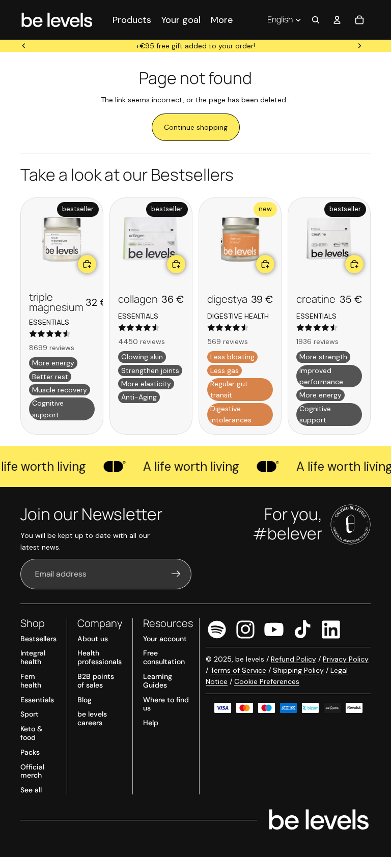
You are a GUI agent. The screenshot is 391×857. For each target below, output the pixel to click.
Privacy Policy (346, 659)
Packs (30, 752)
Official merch (32, 771)
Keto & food (31, 733)
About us (92, 638)
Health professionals (99, 657)
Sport (29, 714)
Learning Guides (157, 681)
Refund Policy (293, 659)
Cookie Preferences (266, 681)
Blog (84, 699)
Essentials (37, 699)
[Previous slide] (24, 46)
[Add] (87, 264)
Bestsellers (38, 638)
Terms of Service (238, 670)
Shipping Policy (298, 670)
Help (150, 722)
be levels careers (92, 718)
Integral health (32, 657)
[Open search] (315, 20)
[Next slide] (359, 46)
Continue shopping (196, 127)
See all (31, 789)
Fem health (30, 681)
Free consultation (164, 657)
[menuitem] (222, 20)
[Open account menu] (337, 20)
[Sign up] (176, 574)
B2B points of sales (95, 681)
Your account (165, 638)
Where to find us (166, 704)
